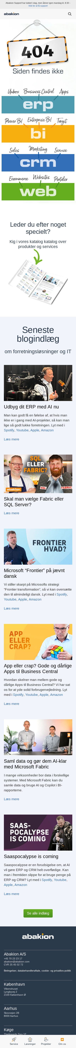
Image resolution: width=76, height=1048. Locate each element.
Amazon (47, 430)
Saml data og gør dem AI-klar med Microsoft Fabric (35, 763)
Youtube (22, 430)
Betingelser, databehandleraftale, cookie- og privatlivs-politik (37, 970)
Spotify (9, 430)
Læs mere (11, 439)
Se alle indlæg (38, 913)
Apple (34, 430)
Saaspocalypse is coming (31, 856)
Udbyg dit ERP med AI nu (31, 407)
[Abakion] (11, 14)
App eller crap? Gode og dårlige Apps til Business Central (38, 668)
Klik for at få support (38, 6)
